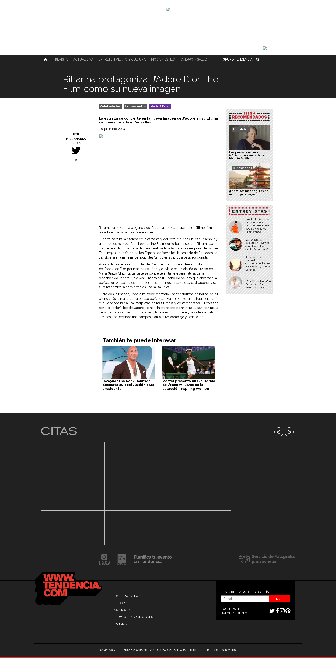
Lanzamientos (135, 106)
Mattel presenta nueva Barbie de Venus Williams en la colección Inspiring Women (188, 385)
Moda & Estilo (160, 106)
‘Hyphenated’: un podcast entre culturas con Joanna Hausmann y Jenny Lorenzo (257, 263)
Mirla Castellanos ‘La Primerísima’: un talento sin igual (258, 284)
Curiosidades (242, 168)
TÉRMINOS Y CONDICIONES (133, 616)
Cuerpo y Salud (194, 59)
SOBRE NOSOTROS (127, 596)
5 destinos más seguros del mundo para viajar (249, 193)
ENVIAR (279, 599)
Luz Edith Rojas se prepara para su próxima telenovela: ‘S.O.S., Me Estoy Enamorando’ (257, 225)
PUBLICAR (121, 623)
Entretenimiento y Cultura (122, 59)
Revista (61, 59)
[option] (72, 493)
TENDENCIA (237, 59)
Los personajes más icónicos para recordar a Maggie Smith (246, 155)
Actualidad (83, 59)
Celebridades (110, 106)
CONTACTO (122, 610)
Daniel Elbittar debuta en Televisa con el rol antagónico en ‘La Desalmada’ (257, 244)
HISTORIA (121, 603)
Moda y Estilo (163, 59)
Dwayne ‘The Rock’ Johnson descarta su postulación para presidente (128, 385)
